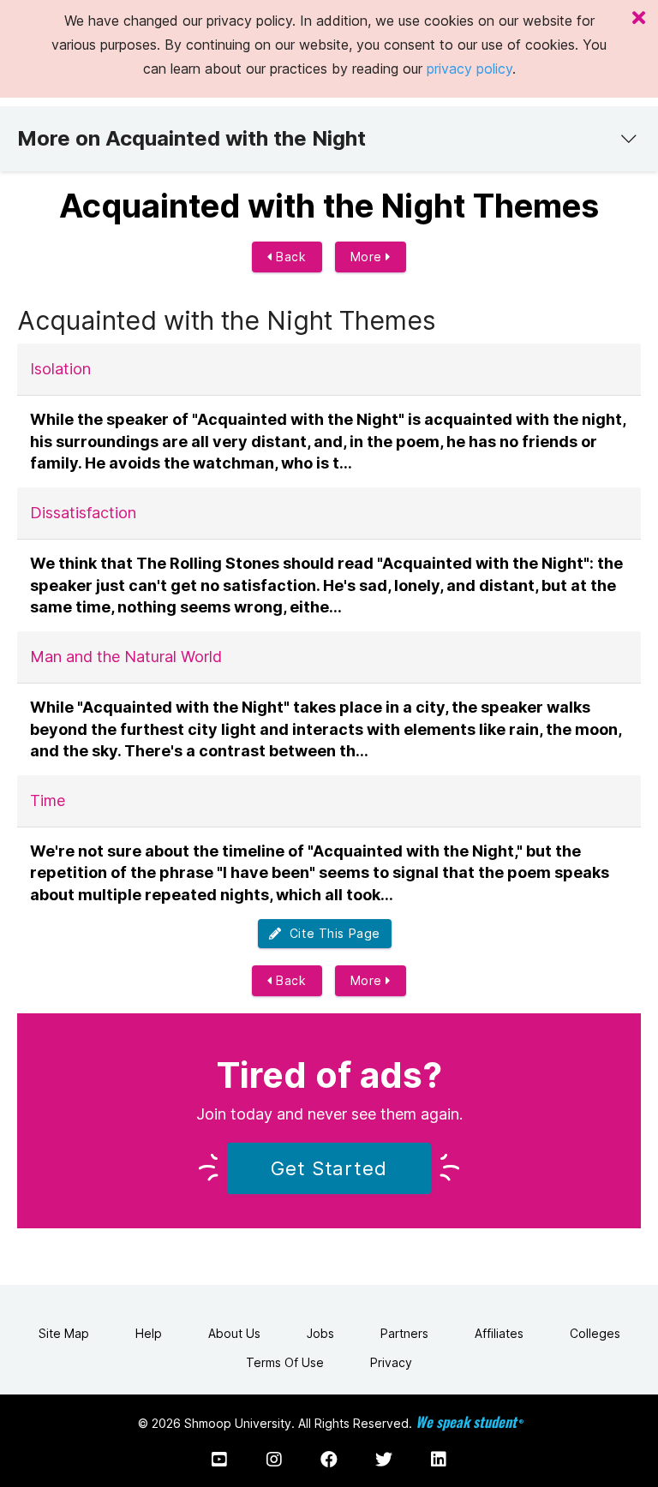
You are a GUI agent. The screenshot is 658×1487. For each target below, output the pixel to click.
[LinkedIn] (438, 1459)
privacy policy (469, 68)
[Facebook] (329, 1459)
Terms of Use (285, 1362)
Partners (404, 1333)
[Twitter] (384, 1459)
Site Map (64, 1333)
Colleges (595, 1333)
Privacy (391, 1362)
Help (148, 1333)
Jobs (320, 1333)
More (368, 256)
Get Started (329, 1168)
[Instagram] (274, 1459)
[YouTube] (219, 1459)
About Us (234, 1333)
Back (289, 256)
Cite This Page (331, 933)
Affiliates (499, 1333)
